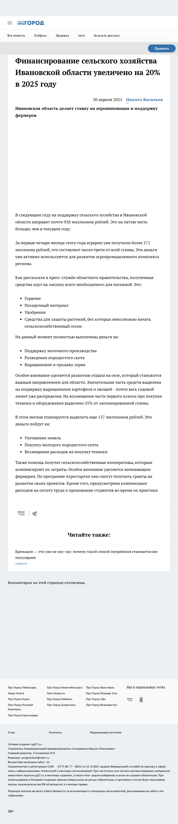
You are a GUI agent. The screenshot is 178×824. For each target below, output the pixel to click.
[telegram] (36, 513)
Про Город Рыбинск (59, 699)
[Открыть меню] (9, 23)
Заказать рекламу (107, 35)
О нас (11, 732)
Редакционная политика (105, 732)
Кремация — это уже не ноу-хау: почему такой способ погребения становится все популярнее (86, 557)
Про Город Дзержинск (61, 705)
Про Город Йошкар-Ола (101, 693)
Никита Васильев (144, 99)
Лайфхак (40, 35)
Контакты (55, 732)
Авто (81, 35)
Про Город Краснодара (23, 715)
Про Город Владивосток (101, 705)
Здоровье (62, 35)
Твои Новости (56, 693)
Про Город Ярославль (100, 687)
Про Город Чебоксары (22, 687)
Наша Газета (16, 693)
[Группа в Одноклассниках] (141, 699)
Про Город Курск (19, 699)
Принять (162, 48)
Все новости (16, 35)
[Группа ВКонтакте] (129, 699)
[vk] (22, 513)
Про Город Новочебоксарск (65, 687)
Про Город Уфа (95, 699)
